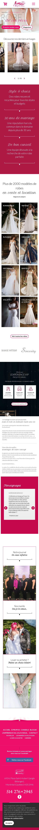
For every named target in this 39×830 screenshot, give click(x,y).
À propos (15, 730)
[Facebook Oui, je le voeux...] (19, 797)
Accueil (6, 730)
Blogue (33, 730)
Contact (33, 733)
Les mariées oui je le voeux (25, 735)
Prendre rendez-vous (11, 27)
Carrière (28, 738)
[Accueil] (19, 4)
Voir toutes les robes (19, 336)
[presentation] (5, 508)
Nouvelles (10, 735)
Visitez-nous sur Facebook (21, 760)
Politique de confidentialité (13, 818)
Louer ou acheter (16, 738)
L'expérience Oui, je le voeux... (15, 733)
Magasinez (27, 27)
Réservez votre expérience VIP (19, 404)
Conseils (25, 730)
